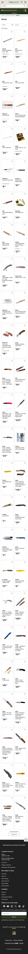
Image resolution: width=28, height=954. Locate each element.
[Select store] (22, 2)
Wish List (3, 876)
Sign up (14, 917)
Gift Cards (3, 873)
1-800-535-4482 (5, 855)
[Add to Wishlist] (10, 33)
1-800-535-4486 (5, 859)
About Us (3, 892)
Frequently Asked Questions (8, 867)
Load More (14, 834)
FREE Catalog (4, 878)
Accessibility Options (10, 943)
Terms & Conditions (18, 940)
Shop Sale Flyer (5, 881)
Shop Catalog (4, 883)
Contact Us (4, 862)
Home (2, 15)
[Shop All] (2, 2)
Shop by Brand (5, 885)
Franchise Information (6, 897)
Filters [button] (4, 25)
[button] (20, 25)
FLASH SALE (14, 13)
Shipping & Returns (6, 865)
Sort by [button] (17, 24)
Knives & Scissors (10, 15)
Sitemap (21, 943)
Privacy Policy (20, 920)
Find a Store (4, 899)
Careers (3, 894)
